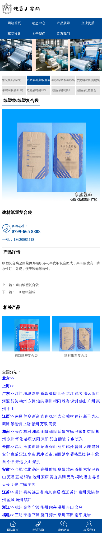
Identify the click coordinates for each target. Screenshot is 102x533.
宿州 (44, 469)
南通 (56, 492)
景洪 (36, 462)
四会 (61, 394)
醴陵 (62, 439)
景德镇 (16, 424)
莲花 (78, 416)
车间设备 (14, 34)
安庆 (45, 477)
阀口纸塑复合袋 (27, 285)
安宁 (6, 454)
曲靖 (36, 447)
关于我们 (38, 34)
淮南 (70, 469)
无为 (70, 477)
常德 (70, 431)
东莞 (31, 401)
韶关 (14, 401)
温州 (61, 507)
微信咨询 (64, 530)
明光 (14, 485)
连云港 (37, 492)
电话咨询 (38, 530)
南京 (48, 492)
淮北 (27, 469)
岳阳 (61, 431)
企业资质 (87, 23)
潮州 (48, 401)
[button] (49, 67)
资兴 (79, 439)
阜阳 (61, 469)
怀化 (19, 439)
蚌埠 (53, 469)
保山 (53, 447)
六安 (87, 469)
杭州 (19, 507)
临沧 (70, 447)
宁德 (27, 515)
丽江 (61, 447)
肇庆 (53, 394)
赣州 (35, 424)
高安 (52, 424)
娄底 (28, 439)
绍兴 (53, 507)
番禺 (44, 394)
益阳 (91, 431)
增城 (27, 394)
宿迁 (65, 492)
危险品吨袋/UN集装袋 (38, 90)
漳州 (53, 515)
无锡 (91, 492)
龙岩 (87, 515)
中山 (10, 409)
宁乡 (70, 439)
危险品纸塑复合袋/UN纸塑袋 (88, 90)
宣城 (19, 477)
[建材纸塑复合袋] (76, 333)
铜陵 (28, 477)
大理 (87, 447)
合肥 (19, 469)
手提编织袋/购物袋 (88, 80)
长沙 (19, 431)
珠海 (66, 401)
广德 (23, 485)
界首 (96, 477)
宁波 (36, 507)
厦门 (44, 515)
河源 (6, 401)
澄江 (23, 454)
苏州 (74, 492)
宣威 (14, 454)
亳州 (36, 469)
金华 (27, 507)
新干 (87, 416)
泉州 (61, 515)
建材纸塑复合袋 (76, 355)
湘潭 (36, 431)
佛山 (83, 401)
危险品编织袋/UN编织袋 (63, 90)
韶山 (53, 439)
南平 (78, 515)
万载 (44, 424)
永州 (10, 439)
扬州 (19, 500)
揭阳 (57, 401)
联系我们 (63, 34)
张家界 (80, 431)
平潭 (36, 515)
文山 (28, 462)
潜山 (87, 477)
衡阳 (44, 431)
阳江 (95, 394)
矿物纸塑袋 (25, 292)
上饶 (27, 424)
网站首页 (14, 23)
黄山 (53, 477)
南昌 (19, 416)
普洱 (78, 447)
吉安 (61, 416)
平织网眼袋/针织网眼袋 (14, 90)
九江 (95, 416)
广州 (91, 401)
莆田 (70, 515)
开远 (19, 462)
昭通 (44, 447)
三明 (19, 515)
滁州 (78, 469)
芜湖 (10, 477)
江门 (19, 394)
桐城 (79, 477)
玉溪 (27, 447)
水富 (31, 454)
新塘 (36, 394)
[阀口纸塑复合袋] (26, 333)
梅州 (23, 401)
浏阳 (36, 439)
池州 (36, 477)
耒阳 (45, 439)
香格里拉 (78, 454)
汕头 (40, 401)
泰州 (82, 492)
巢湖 (62, 477)
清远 (87, 394)
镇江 (28, 500)
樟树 (70, 416)
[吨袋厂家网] (21, 8)
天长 (6, 485)
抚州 (53, 416)
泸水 (66, 454)
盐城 (10, 500)
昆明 (19, 447)
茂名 (78, 394)
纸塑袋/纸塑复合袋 (38, 80)
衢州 (44, 507)
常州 (19, 492)
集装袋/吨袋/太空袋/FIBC (14, 80)
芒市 (48, 454)
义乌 (78, 507)
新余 (36, 416)
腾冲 (40, 454)
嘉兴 (27, 492)
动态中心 (38, 23)
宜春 (44, 416)
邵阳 (53, 431)
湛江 (70, 394)
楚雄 (95, 447)
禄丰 (90, 454)
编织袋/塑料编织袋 (63, 80)
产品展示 (63, 23)
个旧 (10, 462)
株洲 (27, 431)
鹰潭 (6, 424)
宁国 (31, 485)
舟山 (70, 507)
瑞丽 (57, 454)
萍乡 (27, 416)
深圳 (74, 401)
